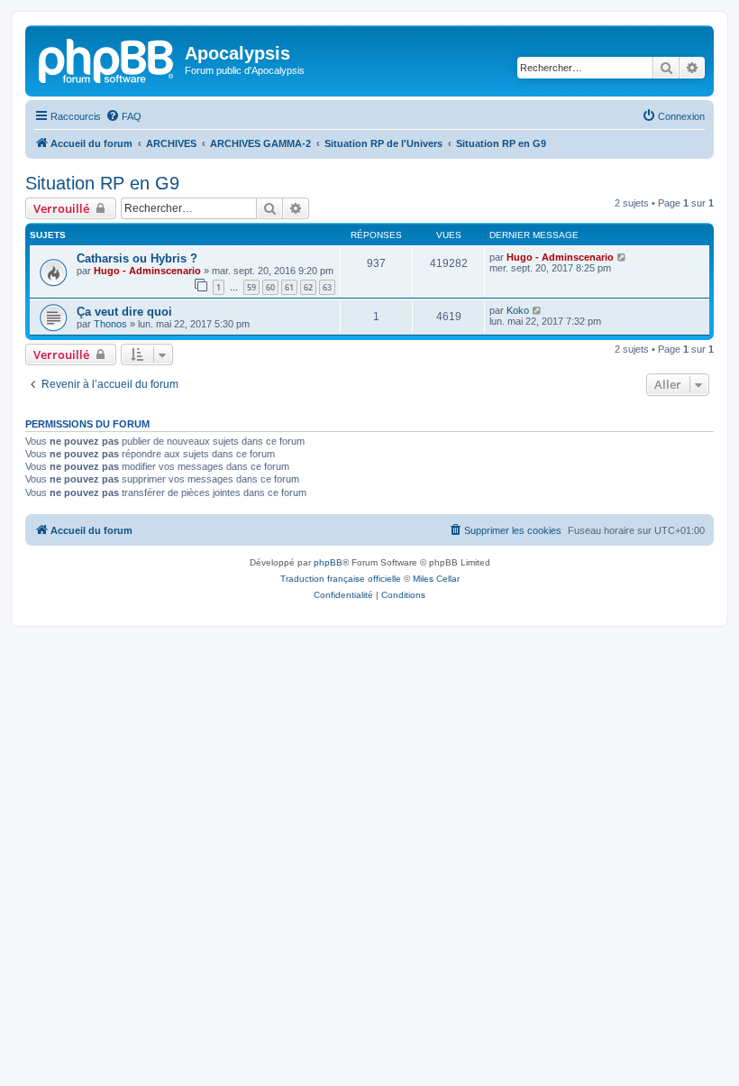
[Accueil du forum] (107, 58)
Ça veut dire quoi (124, 311)
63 (327, 287)
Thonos (110, 323)
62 (308, 287)
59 (251, 287)
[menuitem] (123, 116)
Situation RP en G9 (102, 183)
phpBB (328, 562)
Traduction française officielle (340, 579)
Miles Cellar (436, 579)
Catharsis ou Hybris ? (137, 258)
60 (270, 287)
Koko (517, 310)
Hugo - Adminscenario (147, 270)
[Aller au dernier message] (622, 257)
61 (289, 287)
